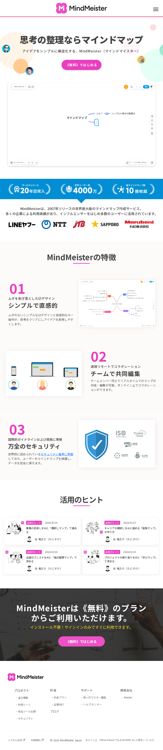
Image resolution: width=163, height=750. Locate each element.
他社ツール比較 (27, 711)
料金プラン (60, 697)
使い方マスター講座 (94, 697)
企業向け (59, 704)
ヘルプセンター (92, 704)
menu (155, 9)
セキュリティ (25, 718)
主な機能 (23, 697)
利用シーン (24, 704)
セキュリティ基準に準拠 (57, 454)
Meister (128, 697)
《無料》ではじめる (81, 65)
